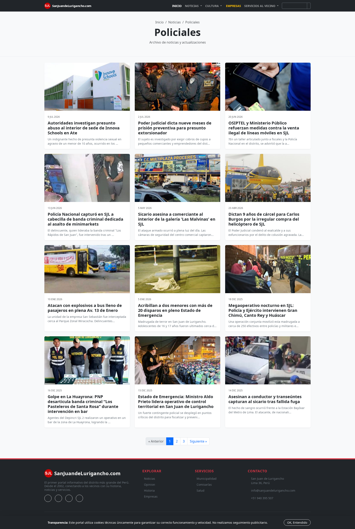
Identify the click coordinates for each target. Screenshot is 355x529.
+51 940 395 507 (262, 498)
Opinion (149, 484)
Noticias (174, 22)
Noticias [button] (192, 6)
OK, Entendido (297, 522)
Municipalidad (207, 479)
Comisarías (204, 484)
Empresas (233, 6)
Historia (149, 490)
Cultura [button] (212, 6)
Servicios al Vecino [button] (260, 6)
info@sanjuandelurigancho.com (273, 490)
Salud (200, 490)
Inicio (177, 6)
